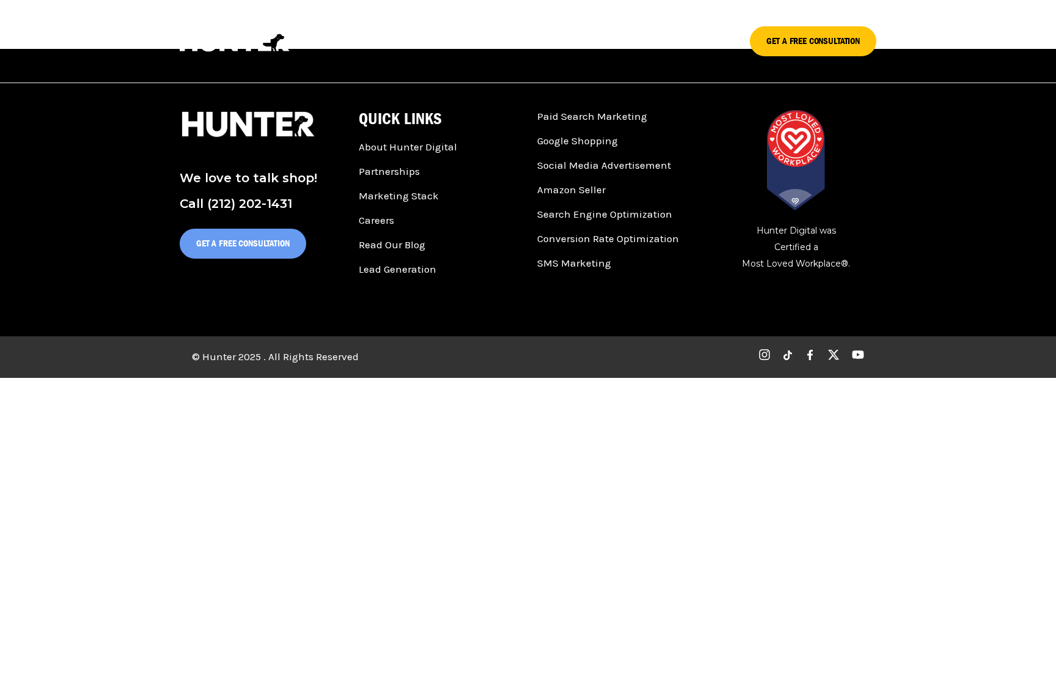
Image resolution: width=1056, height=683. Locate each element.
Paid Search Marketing (592, 116)
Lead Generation (397, 269)
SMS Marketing (574, 263)
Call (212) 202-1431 (236, 203)
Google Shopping (577, 141)
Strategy (458, 40)
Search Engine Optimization (604, 214)
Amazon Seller (571, 189)
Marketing (584, 40)
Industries (653, 40)
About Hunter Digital (408, 147)
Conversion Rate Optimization (608, 238)
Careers (376, 220)
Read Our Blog (392, 244)
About (712, 40)
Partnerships (389, 171)
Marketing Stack (399, 196)
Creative (519, 40)
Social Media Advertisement (604, 165)
